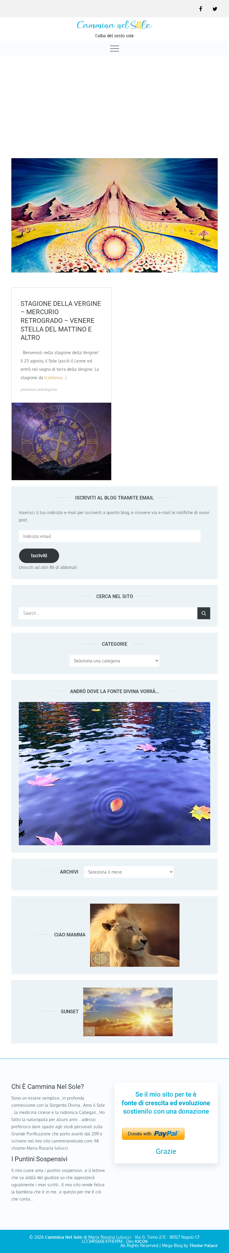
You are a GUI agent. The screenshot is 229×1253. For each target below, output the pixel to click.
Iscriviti (39, 555)
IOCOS (141, 1241)
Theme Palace (203, 1245)
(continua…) (55, 377)
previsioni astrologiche (39, 389)
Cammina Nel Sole (63, 1237)
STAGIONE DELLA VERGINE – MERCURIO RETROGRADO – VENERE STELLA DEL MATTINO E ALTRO (61, 320)
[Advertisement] (114, 101)
